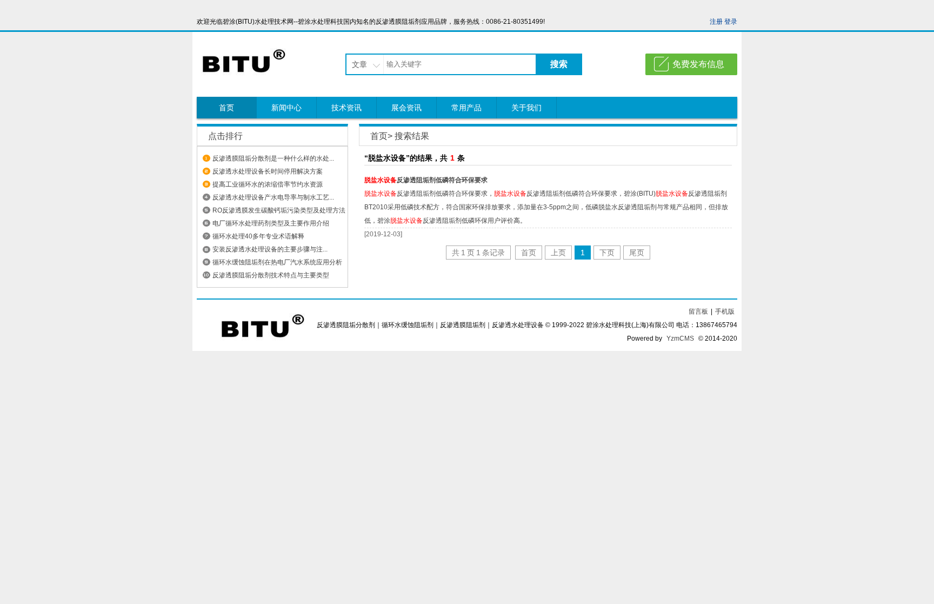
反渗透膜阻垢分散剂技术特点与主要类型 (270, 275)
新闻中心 (286, 107)
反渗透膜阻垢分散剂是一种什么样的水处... (273, 158)
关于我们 (526, 107)
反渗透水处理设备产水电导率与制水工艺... (273, 197)
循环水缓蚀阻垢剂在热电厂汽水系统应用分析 (277, 262)
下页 (607, 252)
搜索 (559, 64)
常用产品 (466, 107)
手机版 (725, 311)
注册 (716, 21)
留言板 (698, 311)
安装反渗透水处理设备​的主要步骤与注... (270, 249)
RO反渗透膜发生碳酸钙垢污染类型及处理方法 (278, 210)
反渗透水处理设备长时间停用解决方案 (267, 171)
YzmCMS (680, 338)
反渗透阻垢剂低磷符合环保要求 (426, 180)
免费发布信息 (698, 64)
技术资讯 (346, 107)
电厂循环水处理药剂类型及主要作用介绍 (270, 223)
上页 (558, 252)
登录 (730, 21)
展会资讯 (406, 107)
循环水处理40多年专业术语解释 (258, 236)
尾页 (636, 252)
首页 (226, 107)
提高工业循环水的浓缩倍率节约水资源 (267, 184)
